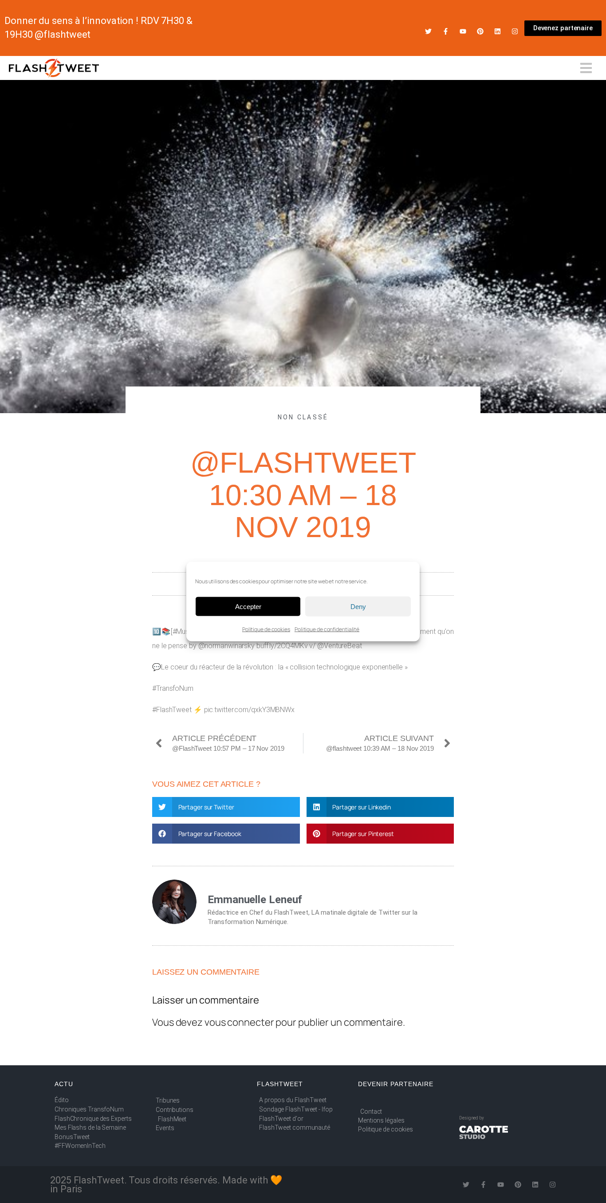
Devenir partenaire (395, 1083)
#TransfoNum (172, 688)
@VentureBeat (339, 645)
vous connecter (239, 1022)
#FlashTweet (172, 709)
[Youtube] (463, 31)
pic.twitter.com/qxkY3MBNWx (249, 709)
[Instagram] (515, 31)
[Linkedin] (497, 31)
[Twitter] (428, 31)
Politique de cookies (266, 629)
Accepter (248, 606)
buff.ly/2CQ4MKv (282, 645)
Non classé (303, 417)
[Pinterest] (480, 31)
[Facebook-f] (445, 31)
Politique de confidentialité (327, 629)
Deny (358, 606)
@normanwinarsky (226, 645)
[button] (226, 807)
